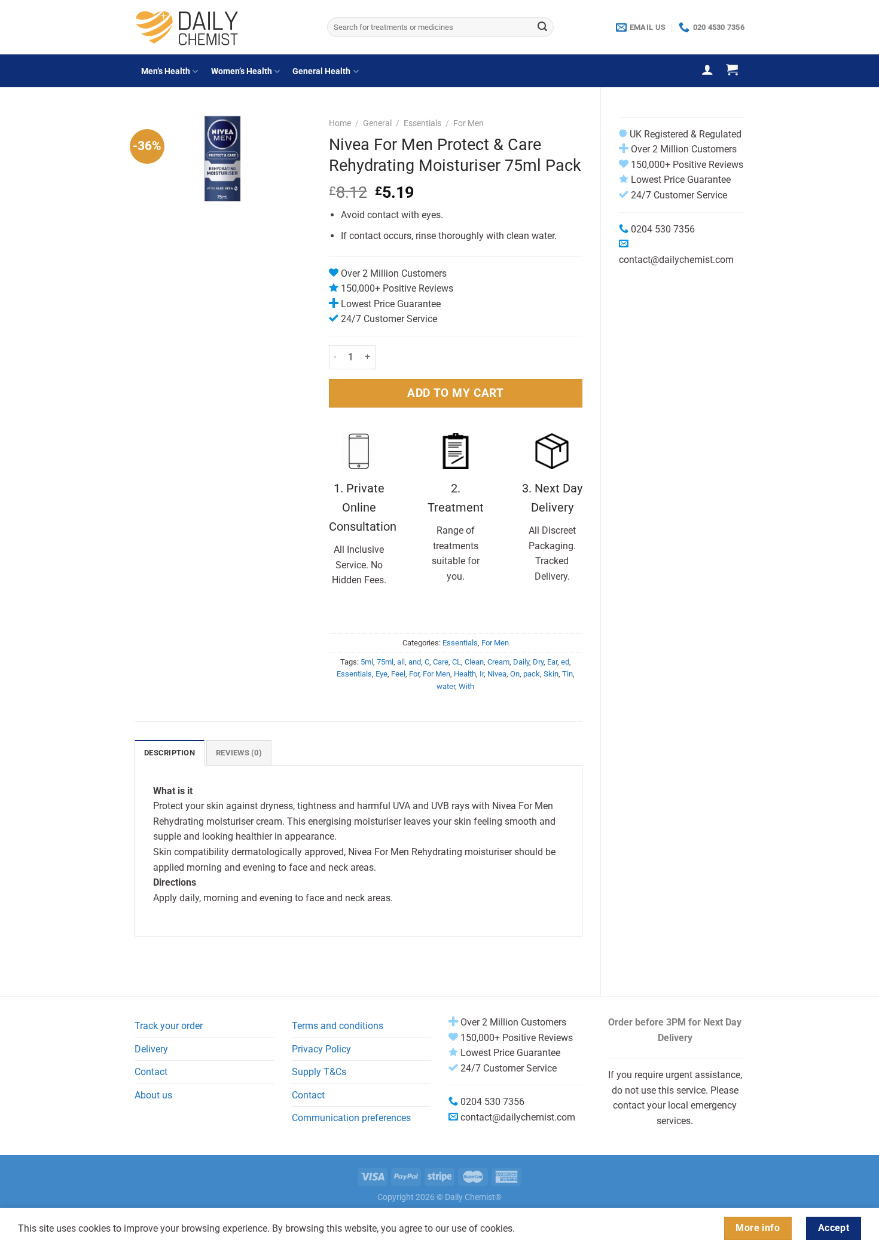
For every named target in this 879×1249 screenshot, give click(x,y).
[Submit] (542, 27)
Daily (521, 661)
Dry (538, 661)
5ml (367, 661)
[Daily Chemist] (222, 27)
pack (531, 673)
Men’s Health (165, 71)
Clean (474, 661)
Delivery (151, 1049)
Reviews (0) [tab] (239, 752)
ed (565, 661)
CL (456, 661)
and (414, 661)
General (377, 123)
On (515, 673)
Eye (381, 673)
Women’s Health (241, 71)
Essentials (422, 123)
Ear (552, 661)
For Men (468, 123)
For (414, 673)
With (466, 686)
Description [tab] (169, 752)
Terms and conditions (337, 1025)
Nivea (496, 673)
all (401, 661)
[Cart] (731, 69)
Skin (551, 673)
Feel (398, 673)
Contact (151, 1071)
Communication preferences (351, 1118)
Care (440, 661)
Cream (498, 661)
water (446, 686)
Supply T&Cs (319, 1071)
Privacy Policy (321, 1049)
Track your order (169, 1025)
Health (465, 673)
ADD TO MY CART (455, 393)
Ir (482, 673)
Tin (567, 673)
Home (340, 123)
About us (153, 1095)
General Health (321, 71)
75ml (385, 661)
